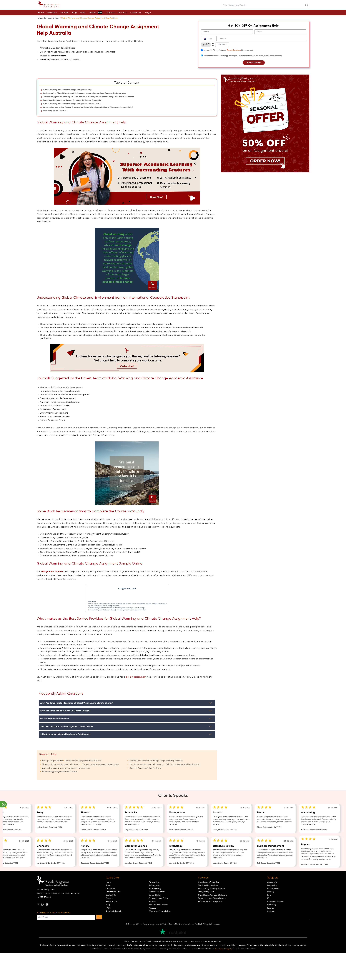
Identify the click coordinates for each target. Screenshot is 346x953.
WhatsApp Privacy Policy (159, 911)
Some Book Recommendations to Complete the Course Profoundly (72, 100)
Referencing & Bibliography (210, 902)
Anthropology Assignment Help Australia (59, 772)
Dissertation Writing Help (208, 882)
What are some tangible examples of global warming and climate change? (76, 703)
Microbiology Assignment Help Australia (146, 764)
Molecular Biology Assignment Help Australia (61, 764)
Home (41, 13)
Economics (272, 885)
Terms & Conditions (234, 50)
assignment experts (52, 572)
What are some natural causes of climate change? (65, 711)
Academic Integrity (114, 911)
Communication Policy (158, 898)
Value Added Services (158, 905)
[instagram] (38, 905)
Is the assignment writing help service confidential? (65, 734)
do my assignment (136, 677)
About (108, 885)
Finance (270, 908)
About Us (122, 13)
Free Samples (111, 902)
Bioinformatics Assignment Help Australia (83, 761)
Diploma (110, 13)
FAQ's (108, 908)
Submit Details (254, 63)
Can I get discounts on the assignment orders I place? (66, 726)
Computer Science (275, 902)
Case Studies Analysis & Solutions (212, 895)
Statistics (271, 911)
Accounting (272, 882)
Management (273, 889)
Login (148, 13)
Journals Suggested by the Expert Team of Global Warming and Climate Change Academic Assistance (88, 97)
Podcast (152, 908)
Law (269, 895)
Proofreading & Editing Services (211, 889)
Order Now (110, 889)
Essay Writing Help (206, 892)
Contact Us (136, 13)
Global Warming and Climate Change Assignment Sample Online (71, 104)
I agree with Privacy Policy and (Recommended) (229, 50)
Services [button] (51, 13)
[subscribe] (99, 917)
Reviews (95, 13)
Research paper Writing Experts (211, 898)
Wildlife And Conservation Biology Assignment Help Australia (156, 761)
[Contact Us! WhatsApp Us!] (3, 804)
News (82, 13)
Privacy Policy (154, 882)
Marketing (271, 905)
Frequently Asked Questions (55, 111)
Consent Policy (155, 895)
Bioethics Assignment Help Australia (145, 768)
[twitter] (42, 905)
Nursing (270, 892)
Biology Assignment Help (53, 761)
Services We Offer (113, 892)
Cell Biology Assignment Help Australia (182, 764)
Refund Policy (154, 885)
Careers (109, 898)
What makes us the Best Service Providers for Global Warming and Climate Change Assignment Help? (88, 107)
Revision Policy (155, 889)
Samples (64, 13)
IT (268, 898)
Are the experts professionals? (54, 719)
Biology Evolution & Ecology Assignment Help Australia (66, 768)
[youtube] (47, 905)
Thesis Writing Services (208, 885)
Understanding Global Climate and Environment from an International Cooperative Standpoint (84, 93)
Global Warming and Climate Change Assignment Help (67, 90)
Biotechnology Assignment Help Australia (101, 764)
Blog (74, 13)
